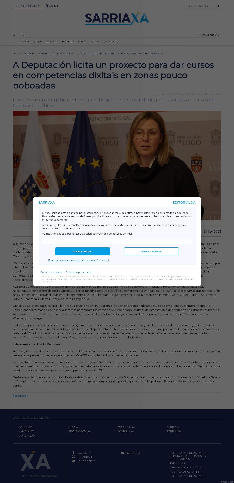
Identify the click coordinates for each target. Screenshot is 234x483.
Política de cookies (51, 272)
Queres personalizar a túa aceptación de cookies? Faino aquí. (79, 260)
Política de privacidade (79, 272)
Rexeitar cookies (151, 251)
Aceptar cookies (82, 251)
